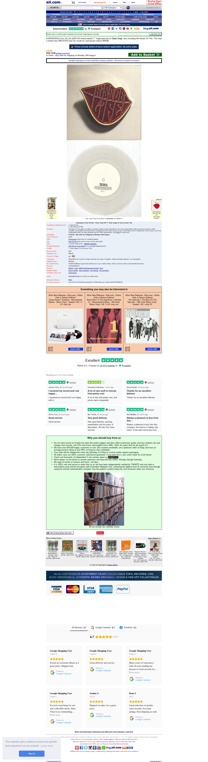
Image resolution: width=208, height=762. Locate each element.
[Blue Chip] (104, 579)
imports (55, 19)
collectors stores (107, 21)
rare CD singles (120, 17)
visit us (80, 21)
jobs (156, 21)
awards (108, 19)
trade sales (91, 21)
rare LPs (87, 17)
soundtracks (81, 19)
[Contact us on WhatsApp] (131, 29)
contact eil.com (106, 744)
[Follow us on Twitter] (116, 29)
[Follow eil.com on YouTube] (99, 748)
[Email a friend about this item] (60, 533)
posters (156, 17)
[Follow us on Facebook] (113, 29)
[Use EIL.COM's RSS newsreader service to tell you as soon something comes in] (127, 748)
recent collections (121, 741)
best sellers (125, 14)
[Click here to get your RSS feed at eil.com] (136, 29)
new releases (56, 14)
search (95, 739)
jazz (91, 19)
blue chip (53, 17)
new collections (125, 21)
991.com (96, 744)
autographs (135, 19)
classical (99, 19)
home (73, 739)
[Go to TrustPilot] (77, 30)
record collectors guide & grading (102, 741)
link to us (79, 739)
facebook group (144, 21)
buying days (67, 21)
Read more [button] (134, 672)
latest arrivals (78, 14)
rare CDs (64, 17)
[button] (146, 589)
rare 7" (96, 17)
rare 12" (106, 17)
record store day (148, 14)
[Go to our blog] (151, 29)
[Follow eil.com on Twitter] (86, 748)
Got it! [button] (31, 753)
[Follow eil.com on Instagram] (90, 748)
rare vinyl (75, 17)
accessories (88, 739)
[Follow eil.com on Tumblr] (95, 748)
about (133, 2)
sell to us (54, 21)
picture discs (121, 19)
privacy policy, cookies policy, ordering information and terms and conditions (111, 751)
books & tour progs (140, 17)
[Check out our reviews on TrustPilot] (113, 457)
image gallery (108, 739)
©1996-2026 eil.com (77, 751)
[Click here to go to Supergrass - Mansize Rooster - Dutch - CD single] (67, 550)
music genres (131, 739)
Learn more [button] (47, 746)
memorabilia (150, 19)
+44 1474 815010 (78, 282)
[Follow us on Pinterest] (109, 29)
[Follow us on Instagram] (120, 29)
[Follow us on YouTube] (127, 29)
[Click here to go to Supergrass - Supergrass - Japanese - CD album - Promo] (111, 550)
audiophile (66, 19)
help (124, 2)
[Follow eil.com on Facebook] (81, 748)
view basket (82, 2)
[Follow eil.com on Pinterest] (77, 748)
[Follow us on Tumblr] (124, 29)
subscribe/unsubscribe (120, 744)
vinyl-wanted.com (86, 744)
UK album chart (103, 14)
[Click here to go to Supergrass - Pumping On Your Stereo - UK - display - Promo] (82, 550)
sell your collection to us (81, 741)
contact (115, 2)
